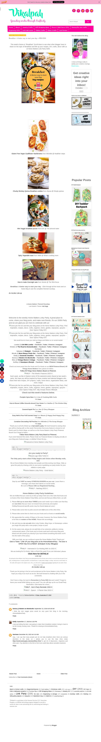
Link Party (16, 597)
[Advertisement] (81, 152)
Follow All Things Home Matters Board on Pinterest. (38, 371)
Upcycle (27, 696)
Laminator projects (79, 691)
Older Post (64, 674)
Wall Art (48, 696)
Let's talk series (27, 30)
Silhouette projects (15, 696)
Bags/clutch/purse (32, 689)
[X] (2, 369)
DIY (75, 689)
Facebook (38, 344)
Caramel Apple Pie (28, 409)
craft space (68, 689)
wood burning (58, 696)
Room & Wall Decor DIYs (60, 27)
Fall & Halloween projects (18, 691)
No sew (36, 694)
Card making (45, 689)
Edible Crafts (40, 30)
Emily (14, 621)
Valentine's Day (38, 696)
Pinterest (51, 344)
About (18, 27)
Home (11, 27)
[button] (50, 2)
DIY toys (86, 689)
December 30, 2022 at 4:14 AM (29, 634)
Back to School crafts (17, 689)
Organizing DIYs (14, 30)
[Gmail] (2, 377)
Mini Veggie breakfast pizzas (27, 228)
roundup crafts (74, 694)
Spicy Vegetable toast (25, 255)
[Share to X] (13, 595)
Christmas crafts (56, 689)
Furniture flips (33, 691)
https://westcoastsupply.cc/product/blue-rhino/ (27, 641)
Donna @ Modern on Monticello (23, 608)
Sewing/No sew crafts (79, 27)
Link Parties (63, 30)
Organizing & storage (50, 694)
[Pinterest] (2, 373)
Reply (14, 616)
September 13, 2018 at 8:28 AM (44, 608)
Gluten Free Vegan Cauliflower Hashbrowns (27, 153)
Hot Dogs (45, 306)
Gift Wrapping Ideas (42, 27)
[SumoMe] (2, 381)
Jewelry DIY (66, 691)
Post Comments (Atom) (25, 677)
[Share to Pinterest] (16, 595)
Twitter (45, 344)
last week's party (38, 426)
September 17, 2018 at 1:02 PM (27, 621)
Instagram (59, 344)
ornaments (64, 694)
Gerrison (16, 634)
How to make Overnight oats (28, 282)
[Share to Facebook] (14, 595)
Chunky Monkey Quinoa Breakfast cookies (28, 191)
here (39, 399)
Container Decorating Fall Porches (25, 421)
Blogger (54, 725)
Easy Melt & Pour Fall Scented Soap (24, 415)
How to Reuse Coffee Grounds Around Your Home (27, 403)
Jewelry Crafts (27, 27)
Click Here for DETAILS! (38, 554)
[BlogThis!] (11, 595)
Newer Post (13, 674)
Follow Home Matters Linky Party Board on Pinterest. (38, 434)
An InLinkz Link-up (15, 293)
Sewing (85, 694)
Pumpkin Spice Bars (27, 397)
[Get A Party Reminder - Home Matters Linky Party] (38, 587)
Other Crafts (52, 30)
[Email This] (10, 595)
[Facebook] (2, 365)
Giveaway (58, 691)
